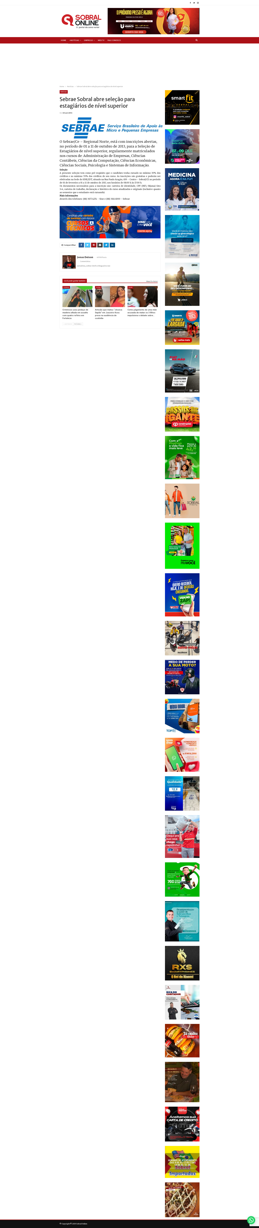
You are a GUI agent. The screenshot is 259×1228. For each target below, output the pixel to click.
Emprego (88, 40)
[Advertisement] (129, 64)
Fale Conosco (114, 40)
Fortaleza (66, 287)
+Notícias (74, 40)
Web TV (101, 40)
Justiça (98, 287)
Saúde (130, 287)
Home (63, 40)
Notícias (64, 92)
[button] (251, 1220)
